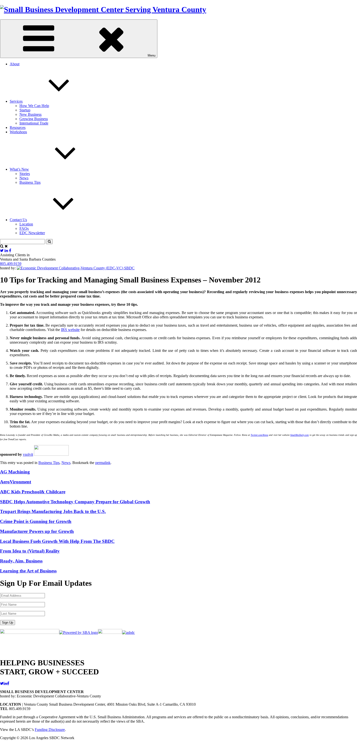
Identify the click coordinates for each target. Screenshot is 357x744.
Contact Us (18, 220)
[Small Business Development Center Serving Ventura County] (103, 9)
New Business (30, 114)
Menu (151, 55)
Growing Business (33, 119)
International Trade (33, 123)
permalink (102, 463)
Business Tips (30, 182)
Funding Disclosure (50, 729)
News (23, 178)
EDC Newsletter (32, 233)
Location (26, 224)
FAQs (24, 228)
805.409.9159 (10, 264)
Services (16, 101)
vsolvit (28, 454)
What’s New (19, 169)
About (14, 64)
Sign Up (7, 622)
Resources (18, 127)
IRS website (70, 330)
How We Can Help (34, 106)
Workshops (18, 132)
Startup (24, 110)
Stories (24, 174)
